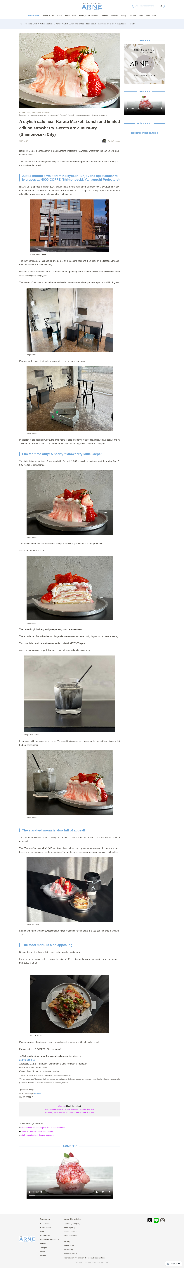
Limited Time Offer (99, 115)
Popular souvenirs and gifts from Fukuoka (37, 1131)
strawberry (23, 115)
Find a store (151, 16)
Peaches (37, 1093)
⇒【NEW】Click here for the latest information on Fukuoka (69, 1113)
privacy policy (69, 1227)
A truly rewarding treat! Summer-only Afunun (38, 1135)
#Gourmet (62, 1106)
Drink (71, 115)
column (133, 16)
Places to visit (48, 16)
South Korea (70, 16)
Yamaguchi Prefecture (41, 112)
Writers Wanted (70, 1254)
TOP (21, 24)
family (123, 16)
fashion (105, 16)
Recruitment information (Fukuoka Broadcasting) (84, 1258)
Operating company (72, 1223)
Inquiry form (69, 1246)
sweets (63, 115)
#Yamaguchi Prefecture (54, 1109)
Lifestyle (114, 16)
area (141, 16)
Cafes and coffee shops (38, 115)
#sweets (74, 1109)
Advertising (68, 1250)
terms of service (70, 1235)
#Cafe (67, 1109)
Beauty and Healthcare (88, 16)
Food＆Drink (33, 16)
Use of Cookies (70, 1231)
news (59, 16)
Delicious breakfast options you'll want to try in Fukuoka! (43, 1128)
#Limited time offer (87, 1109)
